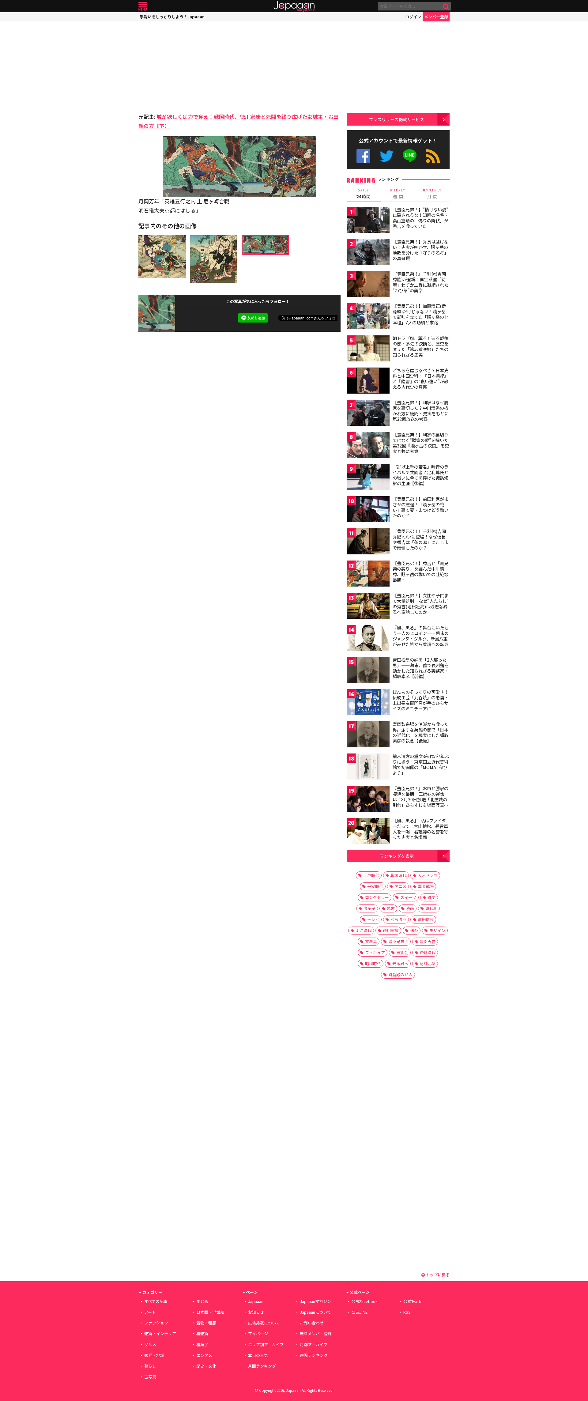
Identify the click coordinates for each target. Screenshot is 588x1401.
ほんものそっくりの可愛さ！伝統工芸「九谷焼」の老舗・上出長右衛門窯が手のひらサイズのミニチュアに (420, 700)
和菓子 (202, 1344)
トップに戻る (437, 1275)
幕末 (391, 908)
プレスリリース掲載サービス (396, 119)
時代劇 (431, 908)
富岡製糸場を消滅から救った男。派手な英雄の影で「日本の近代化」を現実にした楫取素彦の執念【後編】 (420, 732)
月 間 (432, 193)
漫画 (410, 908)
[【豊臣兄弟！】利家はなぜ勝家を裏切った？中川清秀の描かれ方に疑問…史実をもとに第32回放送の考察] (368, 414)
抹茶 (414, 930)
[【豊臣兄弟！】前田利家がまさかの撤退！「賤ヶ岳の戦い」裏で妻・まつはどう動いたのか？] (368, 510)
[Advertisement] (189, 66)
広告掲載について (264, 1323)
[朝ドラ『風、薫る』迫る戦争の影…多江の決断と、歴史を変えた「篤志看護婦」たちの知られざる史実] (368, 349)
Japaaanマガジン (315, 1301)
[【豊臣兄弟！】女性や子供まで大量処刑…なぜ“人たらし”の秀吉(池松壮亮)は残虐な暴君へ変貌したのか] (368, 607)
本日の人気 (258, 1355)
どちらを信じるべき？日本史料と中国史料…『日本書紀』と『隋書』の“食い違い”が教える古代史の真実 (421, 378)
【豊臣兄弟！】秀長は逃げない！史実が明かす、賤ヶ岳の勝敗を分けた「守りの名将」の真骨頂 (420, 249)
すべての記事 (156, 1301)
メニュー (142, 6)
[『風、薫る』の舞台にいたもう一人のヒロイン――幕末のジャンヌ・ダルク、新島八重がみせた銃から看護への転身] (368, 639)
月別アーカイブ (313, 1344)
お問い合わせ (312, 1323)
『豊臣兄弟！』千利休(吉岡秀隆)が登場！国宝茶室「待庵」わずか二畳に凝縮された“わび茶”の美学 (420, 281)
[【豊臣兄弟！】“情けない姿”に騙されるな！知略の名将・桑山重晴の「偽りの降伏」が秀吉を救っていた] (368, 221)
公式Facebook (363, 156)
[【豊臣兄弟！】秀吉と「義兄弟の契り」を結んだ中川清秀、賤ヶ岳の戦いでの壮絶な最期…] (368, 574)
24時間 (363, 193)
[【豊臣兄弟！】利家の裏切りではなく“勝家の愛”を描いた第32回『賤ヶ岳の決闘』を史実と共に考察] (368, 446)
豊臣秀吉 (427, 941)
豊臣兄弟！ (398, 941)
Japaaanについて (315, 1312)
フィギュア (375, 952)
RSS (433, 156)
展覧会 (402, 952)
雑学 (431, 897)
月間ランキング (262, 1366)
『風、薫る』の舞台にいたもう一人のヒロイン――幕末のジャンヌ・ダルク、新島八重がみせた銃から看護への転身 (421, 635)
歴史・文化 (206, 1366)
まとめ (202, 1301)
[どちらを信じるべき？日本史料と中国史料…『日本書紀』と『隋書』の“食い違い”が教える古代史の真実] (368, 381)
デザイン (437, 930)
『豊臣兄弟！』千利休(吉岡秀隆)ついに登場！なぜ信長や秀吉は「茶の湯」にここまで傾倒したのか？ (420, 539)
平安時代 (375, 886)
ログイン (413, 17)
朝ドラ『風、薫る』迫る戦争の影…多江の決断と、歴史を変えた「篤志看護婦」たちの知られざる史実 (420, 346)
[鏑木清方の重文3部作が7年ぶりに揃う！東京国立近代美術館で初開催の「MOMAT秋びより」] (368, 767)
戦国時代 (398, 875)
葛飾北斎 (427, 963)
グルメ (150, 1344)
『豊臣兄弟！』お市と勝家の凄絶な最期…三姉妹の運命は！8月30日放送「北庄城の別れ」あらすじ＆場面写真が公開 (420, 799)
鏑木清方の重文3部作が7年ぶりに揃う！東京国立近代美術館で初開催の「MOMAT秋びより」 (421, 764)
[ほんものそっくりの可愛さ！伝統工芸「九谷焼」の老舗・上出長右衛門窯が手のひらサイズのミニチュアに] (368, 703)
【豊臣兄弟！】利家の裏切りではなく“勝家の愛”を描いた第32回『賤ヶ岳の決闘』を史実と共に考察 (421, 442)
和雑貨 (202, 1333)
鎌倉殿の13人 (400, 974)
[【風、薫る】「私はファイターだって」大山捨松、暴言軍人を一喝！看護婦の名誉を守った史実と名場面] (368, 832)
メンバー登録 (436, 17)
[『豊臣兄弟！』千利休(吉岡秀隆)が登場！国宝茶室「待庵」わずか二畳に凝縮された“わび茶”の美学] (368, 285)
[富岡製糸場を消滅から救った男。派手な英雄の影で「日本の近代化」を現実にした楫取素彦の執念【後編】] (368, 735)
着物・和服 (206, 1323)
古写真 (150, 1377)
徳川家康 (391, 930)
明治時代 (363, 930)
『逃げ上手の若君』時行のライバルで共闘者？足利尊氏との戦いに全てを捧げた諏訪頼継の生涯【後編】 (420, 474)
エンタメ (204, 1355)
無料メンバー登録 (316, 1333)
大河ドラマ (428, 875)
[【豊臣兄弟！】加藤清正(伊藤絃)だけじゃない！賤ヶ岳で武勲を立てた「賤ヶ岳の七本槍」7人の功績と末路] (368, 317)
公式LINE (410, 156)
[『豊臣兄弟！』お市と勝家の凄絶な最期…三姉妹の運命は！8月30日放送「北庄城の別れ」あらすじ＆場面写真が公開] (368, 800)
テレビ (373, 919)
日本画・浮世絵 (210, 1312)
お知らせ (256, 1312)
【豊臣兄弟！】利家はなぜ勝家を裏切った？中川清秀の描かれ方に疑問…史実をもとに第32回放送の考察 (421, 410)
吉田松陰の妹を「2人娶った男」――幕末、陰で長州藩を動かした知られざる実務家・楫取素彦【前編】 (421, 667)
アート (150, 1312)
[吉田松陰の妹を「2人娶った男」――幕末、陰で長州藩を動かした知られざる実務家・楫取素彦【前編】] (368, 671)
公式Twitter (386, 156)
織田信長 (426, 919)
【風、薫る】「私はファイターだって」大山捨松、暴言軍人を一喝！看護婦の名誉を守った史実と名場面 (420, 828)
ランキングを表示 (396, 856)
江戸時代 (371, 875)
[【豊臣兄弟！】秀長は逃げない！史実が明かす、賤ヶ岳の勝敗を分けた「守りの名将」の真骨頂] (368, 253)
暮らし (150, 1366)
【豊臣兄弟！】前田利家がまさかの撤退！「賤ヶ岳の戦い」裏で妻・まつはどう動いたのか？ (420, 507)
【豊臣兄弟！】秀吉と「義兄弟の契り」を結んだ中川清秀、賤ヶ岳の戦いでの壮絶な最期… (420, 571)
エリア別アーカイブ (266, 1344)
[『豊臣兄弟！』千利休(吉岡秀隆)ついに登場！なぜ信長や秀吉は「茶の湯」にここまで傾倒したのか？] (368, 542)
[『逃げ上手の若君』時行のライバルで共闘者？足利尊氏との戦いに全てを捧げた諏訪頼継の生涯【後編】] (368, 478)
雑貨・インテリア (160, 1333)
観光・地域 (154, 1355)
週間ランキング (314, 1355)
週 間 (398, 193)
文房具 (371, 941)
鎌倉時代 (427, 952)
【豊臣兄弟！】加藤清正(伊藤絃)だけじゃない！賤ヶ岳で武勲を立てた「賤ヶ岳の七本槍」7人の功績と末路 (420, 314)
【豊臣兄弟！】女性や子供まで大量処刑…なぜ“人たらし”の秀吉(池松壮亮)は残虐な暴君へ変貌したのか (421, 603)
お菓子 (369, 908)
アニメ (400, 886)
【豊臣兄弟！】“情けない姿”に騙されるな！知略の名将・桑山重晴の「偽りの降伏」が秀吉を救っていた (420, 217)
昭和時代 (373, 963)
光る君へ (400, 963)
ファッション (156, 1323)
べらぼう (398, 919)
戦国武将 (426, 886)
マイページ (258, 1333)
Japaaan (294, 6)
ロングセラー (377, 897)
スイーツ (408, 897)
